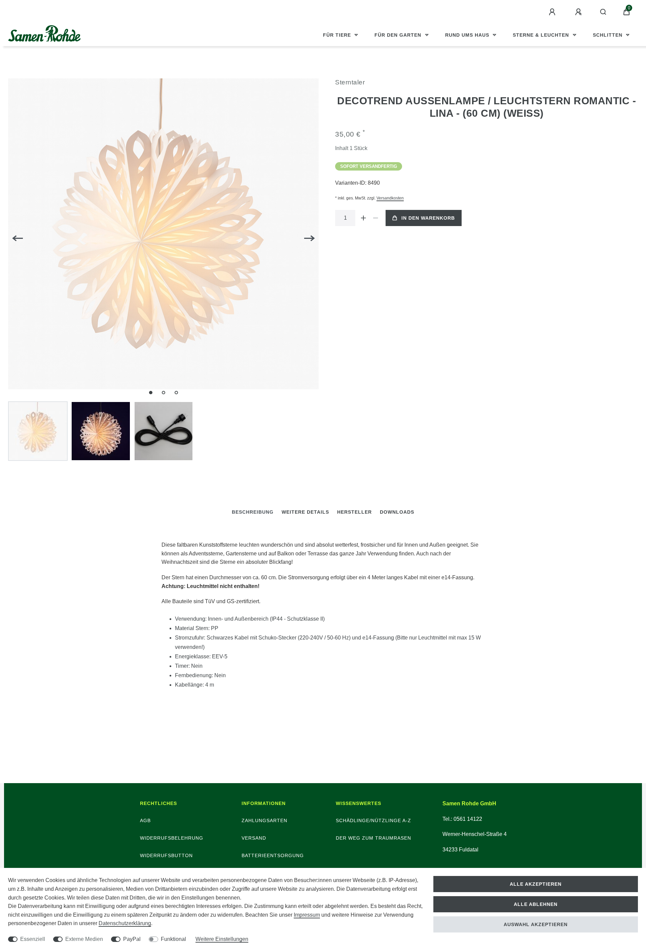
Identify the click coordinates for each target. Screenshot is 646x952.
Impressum (307, 915)
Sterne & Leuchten (542, 35)
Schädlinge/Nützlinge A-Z (373, 820)
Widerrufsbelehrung (171, 838)
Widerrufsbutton (166, 855)
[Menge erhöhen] (363, 218)
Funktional (173, 939)
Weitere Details (305, 512)
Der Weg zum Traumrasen (373, 838)
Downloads (397, 512)
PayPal (132, 939)
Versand (254, 838)
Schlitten (608, 35)
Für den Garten (398, 35)
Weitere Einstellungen (221, 939)
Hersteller (354, 512)
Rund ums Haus (468, 35)
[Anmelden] (553, 12)
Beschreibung (253, 512)
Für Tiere (338, 35)
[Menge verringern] (375, 218)
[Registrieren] (579, 12)
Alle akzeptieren (536, 884)
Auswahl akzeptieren (536, 924)
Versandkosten (390, 198)
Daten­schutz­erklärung (125, 923)
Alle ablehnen (536, 904)
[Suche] (603, 12)
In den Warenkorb (428, 218)
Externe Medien (84, 939)
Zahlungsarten (264, 820)
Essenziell (32, 939)
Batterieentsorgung (273, 855)
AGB (145, 820)
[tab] (253, 512)
